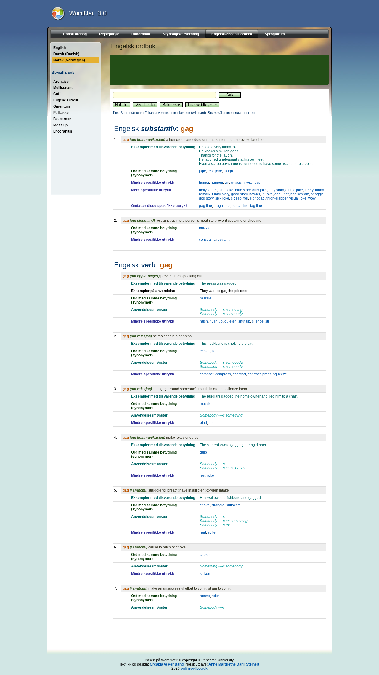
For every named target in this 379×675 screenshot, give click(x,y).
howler (254, 194)
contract (254, 374)
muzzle (205, 228)
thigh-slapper (277, 198)
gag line (205, 206)
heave (205, 596)
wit (227, 183)
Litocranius (62, 131)
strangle (217, 505)
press (266, 374)
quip (203, 452)
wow (312, 198)
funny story (220, 194)
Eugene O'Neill (65, 100)
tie (211, 423)
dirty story (276, 190)
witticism (238, 183)
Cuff (56, 94)
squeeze (280, 374)
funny (309, 190)
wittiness (253, 183)
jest (210, 171)
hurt (203, 532)
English (59, 48)
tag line (256, 206)
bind (203, 423)
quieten (230, 321)
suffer (212, 532)
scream (303, 194)
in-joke (267, 194)
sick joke (222, 198)
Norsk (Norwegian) (69, 60)
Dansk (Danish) (66, 54)
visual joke (297, 198)
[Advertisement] (218, 69)
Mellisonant (63, 88)
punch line (240, 206)
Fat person (62, 119)
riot (293, 194)
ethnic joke (294, 190)
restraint (222, 239)
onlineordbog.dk (194, 668)
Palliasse (61, 113)
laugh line (222, 206)
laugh (228, 171)
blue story (242, 190)
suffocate (233, 505)
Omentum (61, 106)
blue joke (226, 190)
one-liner (281, 194)
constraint (207, 239)
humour (217, 183)
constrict (239, 374)
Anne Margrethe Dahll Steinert (233, 664)
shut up (244, 321)
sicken (205, 574)
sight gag (257, 198)
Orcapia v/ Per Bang (167, 664)
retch (216, 596)
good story (239, 194)
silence (258, 321)
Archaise (61, 81)
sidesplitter (239, 198)
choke (205, 351)
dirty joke (259, 190)
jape (202, 171)
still (268, 321)
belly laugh (208, 190)
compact (206, 374)
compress (223, 374)
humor (204, 183)
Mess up (60, 125)
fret (213, 351)
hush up (216, 321)
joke (218, 171)
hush (204, 321)
